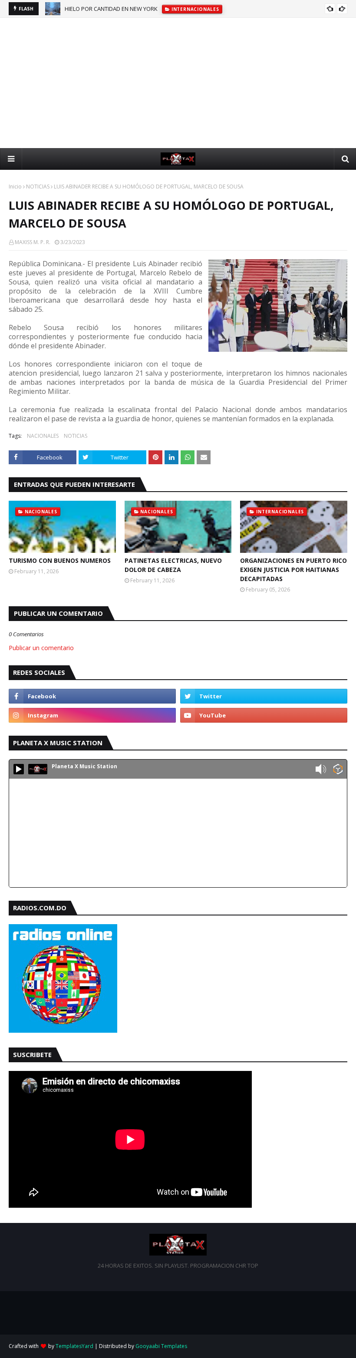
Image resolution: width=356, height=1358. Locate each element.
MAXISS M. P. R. (32, 242)
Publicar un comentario (41, 648)
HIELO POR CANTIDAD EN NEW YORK (111, 9)
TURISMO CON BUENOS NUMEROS (60, 560)
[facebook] (92, 696)
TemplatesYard (74, 1346)
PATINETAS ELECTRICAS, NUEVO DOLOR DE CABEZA (173, 565)
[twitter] (263, 696)
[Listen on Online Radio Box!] (338, 770)
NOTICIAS (37, 186)
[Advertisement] (178, 83)
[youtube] (263, 715)
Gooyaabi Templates (161, 1346)
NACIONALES (43, 435)
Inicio (15, 186)
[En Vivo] (18, 769)
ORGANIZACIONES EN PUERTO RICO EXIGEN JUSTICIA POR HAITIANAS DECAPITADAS (293, 569)
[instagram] (92, 715)
